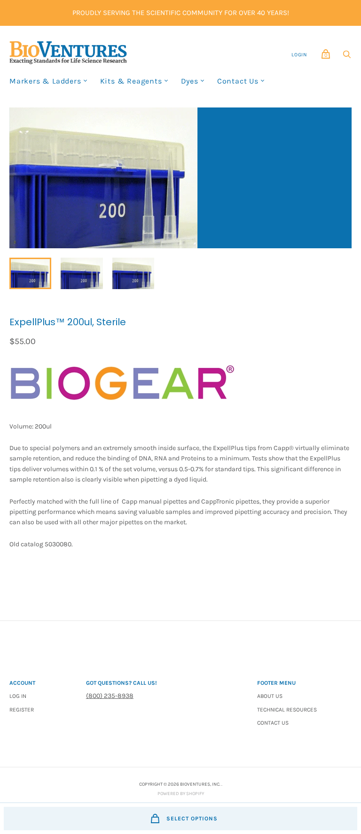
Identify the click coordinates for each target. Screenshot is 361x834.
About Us (270, 696)
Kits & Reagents (131, 81)
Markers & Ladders (45, 81)
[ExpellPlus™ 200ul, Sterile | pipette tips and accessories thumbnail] (133, 273)
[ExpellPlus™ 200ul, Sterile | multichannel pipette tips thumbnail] (30, 273)
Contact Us (238, 81)
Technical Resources (287, 709)
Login (299, 55)
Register (21, 709)
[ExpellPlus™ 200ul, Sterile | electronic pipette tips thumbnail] (81, 273)
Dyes (189, 81)
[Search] (347, 56)
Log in (17, 696)
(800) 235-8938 (109, 696)
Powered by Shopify (180, 793)
